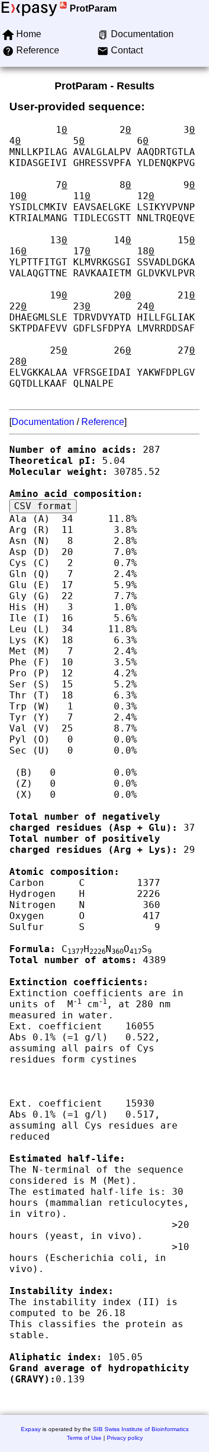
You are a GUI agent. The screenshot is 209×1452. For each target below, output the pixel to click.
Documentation (43, 422)
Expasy (31, 1429)
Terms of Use (84, 1438)
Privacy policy (125, 1438)
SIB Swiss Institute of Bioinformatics (141, 1429)
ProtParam (93, 8)
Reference (102, 422)
